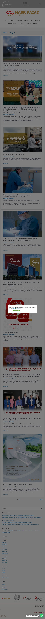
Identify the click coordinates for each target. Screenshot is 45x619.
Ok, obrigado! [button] (16, 310)
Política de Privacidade (16, 308)
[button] (10, 310)
